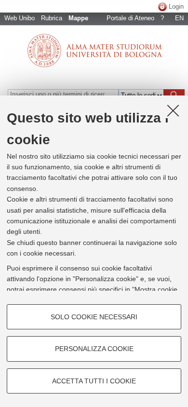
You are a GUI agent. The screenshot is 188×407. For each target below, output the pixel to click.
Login (176, 6)
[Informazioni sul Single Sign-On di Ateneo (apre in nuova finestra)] (162, 6)
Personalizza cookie (94, 349)
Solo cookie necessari (94, 317)
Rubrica (51, 18)
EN (179, 18)
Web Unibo (19, 18)
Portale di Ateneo (130, 18)
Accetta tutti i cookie (94, 381)
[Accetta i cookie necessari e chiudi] (173, 110)
